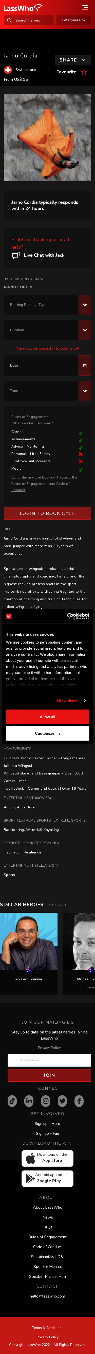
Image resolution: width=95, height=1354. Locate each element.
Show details (67, 701)
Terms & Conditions (47, 1327)
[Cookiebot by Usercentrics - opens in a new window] (67, 616)
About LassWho (47, 1207)
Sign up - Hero (47, 1123)
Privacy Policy (49, 1047)
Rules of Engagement (47, 1237)
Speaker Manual (47, 1266)
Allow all (47, 716)
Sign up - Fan (47, 1133)
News (47, 1217)
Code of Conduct (47, 1247)
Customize (44, 733)
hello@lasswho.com (47, 1296)
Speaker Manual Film (47, 1276)
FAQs (48, 1227)
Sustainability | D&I (47, 1257)
